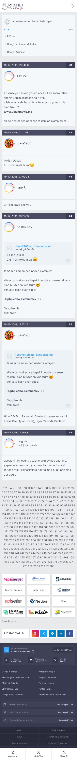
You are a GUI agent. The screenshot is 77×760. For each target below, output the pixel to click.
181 (55, 531)
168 (61, 527)
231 (33, 548)
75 (54, 501)
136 (41, 518)
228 (16, 548)
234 (49, 548)
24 (3, 492)
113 (71, 509)
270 (34, 561)
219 (40, 544)
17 (50, 488)
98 (69, 505)
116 (13, 514)
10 (25, 488)
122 (42, 514)
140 (61, 518)
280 (35, 566)
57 (58, 496)
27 (15, 492)
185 (5, 535)
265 (6, 561)
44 (7, 496)
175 (26, 531)
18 (53, 488)
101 (11, 509)
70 (35, 501)
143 (5, 522)
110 (57, 509)
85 (19, 505)
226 (5, 548)
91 (42, 505)
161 (26, 527)
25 (7, 492)
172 (11, 531)
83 (11, 505)
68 (28, 501)
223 (61, 544)
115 (9, 514)
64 (12, 501)
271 (39, 561)
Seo (63, 601)
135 (36, 518)
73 (46, 501)
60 (69, 496)
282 (46, 566)
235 (55, 548)
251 (71, 553)
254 (16, 557)
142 (71, 518)
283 (52, 566)
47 (19, 496)
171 (6, 531)
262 (60, 557)
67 (24, 501)
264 (71, 557)
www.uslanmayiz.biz (18, 111)
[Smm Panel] (13, 579)
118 (23, 514)
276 (65, 561)
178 (40, 531)
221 (51, 544)
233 (43, 548)
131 (16, 518)
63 (8, 501)
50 (31, 496)
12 (32, 488)
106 (37, 509)
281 (41, 566)
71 (39, 501)
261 (55, 557)
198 (71, 535)
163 (36, 527)
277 (71, 561)
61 (73, 496)
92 (46, 505)
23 (72, 488)
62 (4, 501)
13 (35, 488)
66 (20, 501)
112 (66, 509)
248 (55, 553)
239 (6, 553)
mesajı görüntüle (24, 249)
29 (23, 492)
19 (56, 488)
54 (46, 496)
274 (55, 561)
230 (27, 548)
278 (25, 566)
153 (56, 522)
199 (6, 540)
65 (16, 501)
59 (66, 496)
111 (61, 509)
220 (45, 544)
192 (41, 535)
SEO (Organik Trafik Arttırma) (16, 677)
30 (27, 492)
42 (73, 492)
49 (27, 496)
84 (15, 505)
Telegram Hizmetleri (47, 677)
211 (71, 540)
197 (66, 535)
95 (57, 505)
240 (11, 553)
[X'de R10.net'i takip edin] (43, 633)
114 (4, 514)
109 (52, 509)
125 (57, 514)
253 (11, 557)
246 (44, 553)
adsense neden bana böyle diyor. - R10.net (13, 6)
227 (11, 548)
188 (21, 535)
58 (62, 496)
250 (66, 553)
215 (20, 544)
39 (62, 492)
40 (66, 492)
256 (27, 557)
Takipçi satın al (14, 590)
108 (47, 509)
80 (72, 501)
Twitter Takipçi (45, 689)
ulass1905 (24, 143)
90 (38, 505)
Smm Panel (38, 590)
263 (66, 557)
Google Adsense (9, 671)
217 (30, 544)
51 (34, 496)
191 (36, 535)
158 (10, 527)
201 (17, 540)
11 (29, 488)
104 (26, 509)
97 (65, 505)
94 (53, 505)
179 (45, 531)
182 (60, 531)
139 (56, 518)
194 (51, 535)
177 (36, 531)
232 (38, 548)
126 (63, 514)
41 (69, 492)
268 (23, 561)
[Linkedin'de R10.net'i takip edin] (61, 633)
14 (39, 488)
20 (60, 488)
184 (70, 531)
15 (42, 488)
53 (42, 496)
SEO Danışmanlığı (10, 689)
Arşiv (19, 730)
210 (66, 540)
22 (68, 488)
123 (47, 514)
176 (31, 531)
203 (27, 540)
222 (56, 544)
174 (21, 531)
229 (22, 548)
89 (34, 505)
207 (50, 540)
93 (50, 505)
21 (64, 488)
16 (46, 488)
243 (27, 553)
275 (60, 561)
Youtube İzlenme (46, 683)
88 (30, 505)
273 (49, 561)
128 (73, 514)
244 (33, 553)
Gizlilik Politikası (58, 730)
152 (51, 522)
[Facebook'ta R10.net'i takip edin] (69, 633)
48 (23, 496)
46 (15, 496)
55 (50, 496)
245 (38, 553)
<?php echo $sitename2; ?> (22, 299)
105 (32, 509)
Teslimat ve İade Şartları (57, 737)
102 (16, 509)
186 (10, 535)
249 (60, 553)
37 (54, 492)
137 (46, 518)
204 (33, 540)
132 (21, 518)
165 (46, 527)
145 (16, 522)
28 (19, 492)
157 (6, 527)
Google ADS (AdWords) (12, 694)
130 (11, 518)
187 (16, 535)
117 (18, 514)
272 (44, 561)
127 (68, 514)
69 (32, 501)
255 (22, 557)
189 (26, 535)
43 (3, 496)
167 (56, 527)
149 (36, 522)
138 (51, 518)
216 (25, 544)
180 (50, 531)
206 (44, 540)
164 (41, 527)
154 (61, 522)
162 (31, 527)
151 (46, 522)
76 (57, 501)
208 (55, 540)
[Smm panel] (13, 612)
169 (66, 527)
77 (61, 501)
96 (61, 505)
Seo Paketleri (10, 621)
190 (31, 535)
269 (28, 561)
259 (44, 557)
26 (11, 492)
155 (66, 522)
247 (49, 553)
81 (3, 505)
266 (12, 561)
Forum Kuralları (19, 743)
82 (7, 505)
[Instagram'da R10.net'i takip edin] (35, 633)
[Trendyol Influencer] (38, 612)
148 (31, 522)
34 (42, 492)
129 (6, 518)
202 (22, 540)
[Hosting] (38, 579)
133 (26, 518)
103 (21, 509)
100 (6, 509)
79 (68, 501)
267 (17, 561)
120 (32, 514)
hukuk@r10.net (65, 712)
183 (65, 531)
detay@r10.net (66, 720)
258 (38, 557)
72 (42, 501)
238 (71, 548)
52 (38, 496)
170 (71, 527)
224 (67, 544)
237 (66, 548)
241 (17, 553)
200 (11, 540)
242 (22, 553)
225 (72, 544)
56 (54, 496)
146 (21, 522)
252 (5, 557)
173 (16, 531)
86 (22, 505)
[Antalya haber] (63, 612)
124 (52, 514)
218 (35, 544)
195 (56, 535)
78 (65, 501)
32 (34, 492)
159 (16, 527)
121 (37, 514)
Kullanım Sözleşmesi (57, 743)
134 (31, 518)
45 (11, 496)
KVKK (19, 737)
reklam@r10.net (65, 704)
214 (14, 544)
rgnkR (21, 187)
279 (30, 566)
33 (38, 492)
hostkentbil (25, 227)
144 (10, 522)
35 (46, 492)
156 (71, 522)
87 (26, 505)
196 (61, 535)
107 (42, 509)
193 (46, 535)
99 (73, 505)
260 (49, 557)
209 (60, 540)
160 (21, 527)
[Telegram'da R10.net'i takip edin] (52, 633)
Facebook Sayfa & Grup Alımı (52, 694)
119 (27, 514)
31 (30, 492)
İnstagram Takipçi (46, 671)
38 (58, 492)
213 (9, 544)
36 (50, 492)
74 (50, 501)
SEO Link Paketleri (10, 683)
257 (33, 557)
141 (67, 518)
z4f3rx (22, 76)
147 (26, 522)
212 (4, 544)
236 (60, 548)
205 (39, 540)
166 (51, 527)
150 (41, 522)
